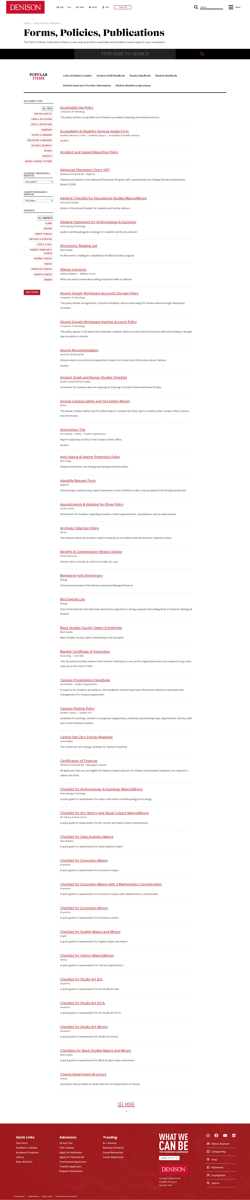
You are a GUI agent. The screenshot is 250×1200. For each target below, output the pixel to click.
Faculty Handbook (139, 75)
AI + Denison (110, 1143)
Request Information (71, 1171)
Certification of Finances (78, 761)
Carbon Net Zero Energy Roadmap (86, 737)
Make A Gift (169, 1158)
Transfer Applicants (70, 1166)
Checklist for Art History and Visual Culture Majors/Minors (104, 813)
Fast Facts (22, 1143)
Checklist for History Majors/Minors (87, 955)
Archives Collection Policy (79, 528)
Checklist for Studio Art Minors (84, 1027)
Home (27, 23)
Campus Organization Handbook (85, 680)
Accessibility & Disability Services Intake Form (94, 131)
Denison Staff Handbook (111, 75)
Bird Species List (72, 599)
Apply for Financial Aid (71, 1157)
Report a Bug (47, 1196)
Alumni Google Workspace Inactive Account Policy (98, 322)
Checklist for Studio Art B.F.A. (82, 1003)
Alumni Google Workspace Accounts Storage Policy (99, 293)
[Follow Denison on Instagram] (208, 1136)
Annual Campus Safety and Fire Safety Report (95, 401)
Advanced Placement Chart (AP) (85, 170)
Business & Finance (113, 1147)
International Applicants (72, 1161)
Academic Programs (27, 1152)
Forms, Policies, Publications (47, 23)
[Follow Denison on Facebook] (216, 1136)
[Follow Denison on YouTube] (225, 1136)
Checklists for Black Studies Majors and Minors (95, 1050)
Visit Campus (66, 1147)
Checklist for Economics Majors (84, 860)
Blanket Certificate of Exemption (85, 651)
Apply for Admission (70, 1152)
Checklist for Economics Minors (84, 908)
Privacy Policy (19, 1196)
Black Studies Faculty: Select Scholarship (91, 628)
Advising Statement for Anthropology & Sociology (98, 222)
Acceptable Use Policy (76, 107)
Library (20, 1157)
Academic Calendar (26, 1147)
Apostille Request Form (78, 481)
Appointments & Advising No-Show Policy (91, 504)
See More (64, 140)
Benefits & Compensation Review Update (91, 552)
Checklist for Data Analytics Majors (86, 837)
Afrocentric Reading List (78, 246)
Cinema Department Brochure (83, 1074)
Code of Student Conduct (77, 75)
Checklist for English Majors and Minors (90, 932)
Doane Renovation (113, 1152)
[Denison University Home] (173, 1173)
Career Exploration (113, 1157)
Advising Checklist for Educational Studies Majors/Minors (103, 198)
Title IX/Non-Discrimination (66, 1196)
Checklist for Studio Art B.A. (81, 979)
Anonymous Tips (72, 430)
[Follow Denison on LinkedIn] (233, 1136)
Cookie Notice (33, 1196)
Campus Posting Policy (77, 708)
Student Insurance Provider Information (87, 85)
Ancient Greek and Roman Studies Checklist (93, 377)
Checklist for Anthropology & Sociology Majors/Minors (101, 789)
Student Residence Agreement (133, 85)
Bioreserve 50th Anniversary (81, 575)
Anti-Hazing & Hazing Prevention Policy (90, 457)
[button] (208, 6)
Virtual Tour (66, 1143)
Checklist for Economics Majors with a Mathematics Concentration (111, 884)
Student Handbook (166, 75)
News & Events (24, 1161)
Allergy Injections (73, 269)
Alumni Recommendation (79, 350)
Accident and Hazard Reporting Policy (89, 152)
